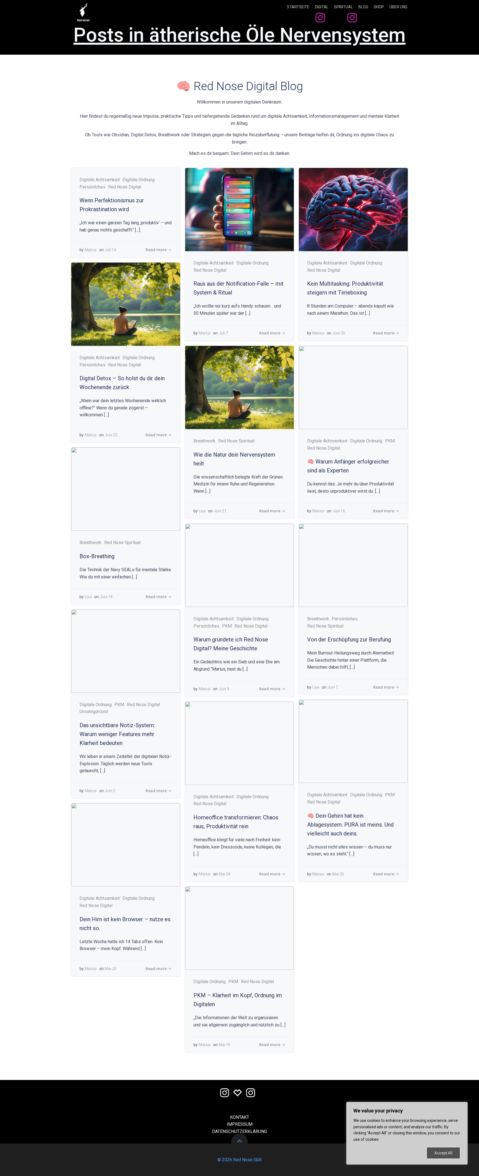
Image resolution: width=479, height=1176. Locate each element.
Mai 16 (224, 1044)
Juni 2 (110, 791)
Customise (371, 1153)
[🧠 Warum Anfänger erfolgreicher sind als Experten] (353, 387)
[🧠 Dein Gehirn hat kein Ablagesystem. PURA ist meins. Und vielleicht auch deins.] (353, 741)
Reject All (407, 1153)
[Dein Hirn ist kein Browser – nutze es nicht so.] (125, 844)
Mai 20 (110, 968)
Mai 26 (338, 874)
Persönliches (92, 187)
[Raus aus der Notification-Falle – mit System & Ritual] (239, 209)
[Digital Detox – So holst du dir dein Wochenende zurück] (125, 303)
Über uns (398, 7)
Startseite (298, 7)
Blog (363, 7)
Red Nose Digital (124, 187)
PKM (390, 441)
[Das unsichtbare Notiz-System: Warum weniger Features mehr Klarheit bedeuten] (125, 650)
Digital (321, 7)
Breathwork (204, 441)
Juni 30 (338, 333)
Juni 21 (220, 511)
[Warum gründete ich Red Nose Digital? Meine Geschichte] (239, 565)
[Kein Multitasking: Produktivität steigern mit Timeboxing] (353, 209)
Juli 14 (110, 250)
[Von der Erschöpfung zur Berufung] (353, 565)
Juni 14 (106, 597)
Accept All (443, 1153)
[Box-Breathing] (125, 489)
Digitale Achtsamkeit (100, 179)
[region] (407, 1133)
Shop (379, 7)
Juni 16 (338, 511)
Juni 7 (332, 687)
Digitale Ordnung (139, 179)
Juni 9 (224, 689)
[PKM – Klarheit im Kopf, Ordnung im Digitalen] (239, 928)
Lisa (202, 511)
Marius (91, 250)
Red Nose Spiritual (236, 441)
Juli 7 (223, 333)
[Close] (462, 1106)
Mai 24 (224, 874)
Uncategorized (94, 711)
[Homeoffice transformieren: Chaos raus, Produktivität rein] (239, 743)
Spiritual (343, 7)
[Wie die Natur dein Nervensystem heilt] (239, 387)
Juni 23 (111, 435)
